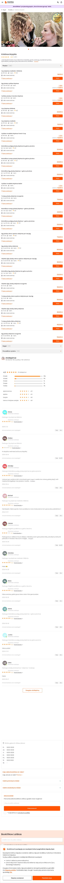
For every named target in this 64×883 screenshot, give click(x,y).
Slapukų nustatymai (17, 878)
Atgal (4, 10)
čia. (11, 872)
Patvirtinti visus (47, 878)
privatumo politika (24, 813)
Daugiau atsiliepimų (32, 690)
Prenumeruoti (32, 808)
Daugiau (36, 61)
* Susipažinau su (18, 813)
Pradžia (10, 10)
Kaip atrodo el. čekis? (13, 773)
